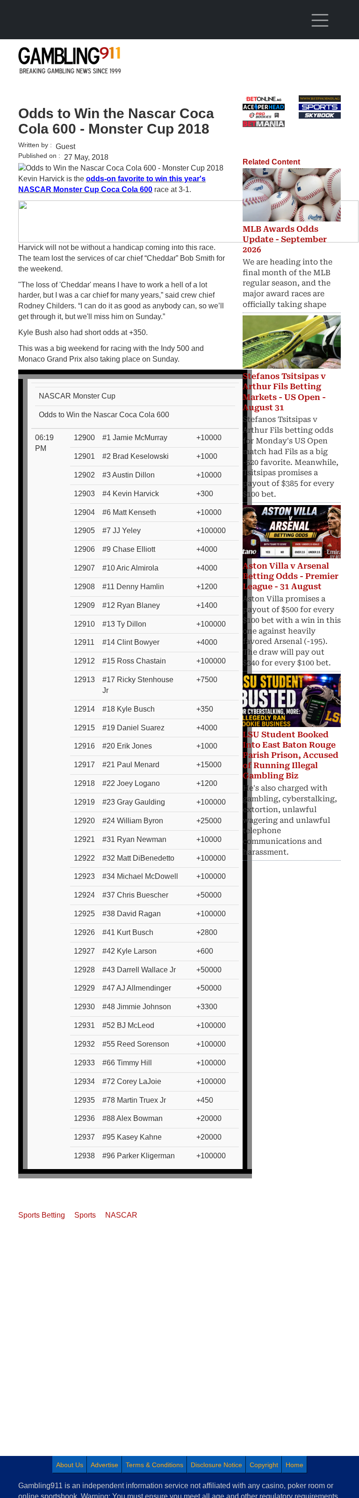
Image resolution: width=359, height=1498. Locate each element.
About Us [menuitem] (69, 1465)
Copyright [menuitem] (264, 1465)
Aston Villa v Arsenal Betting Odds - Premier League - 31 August (290, 576)
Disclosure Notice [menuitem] (216, 1465)
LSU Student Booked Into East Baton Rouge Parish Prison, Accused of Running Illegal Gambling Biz (290, 755)
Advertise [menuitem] (104, 1465)
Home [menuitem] (294, 1465)
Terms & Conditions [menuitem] (154, 1465)
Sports (85, 1215)
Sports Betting (41, 1215)
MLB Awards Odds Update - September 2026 (285, 239)
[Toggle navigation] (320, 20)
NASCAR (121, 1215)
